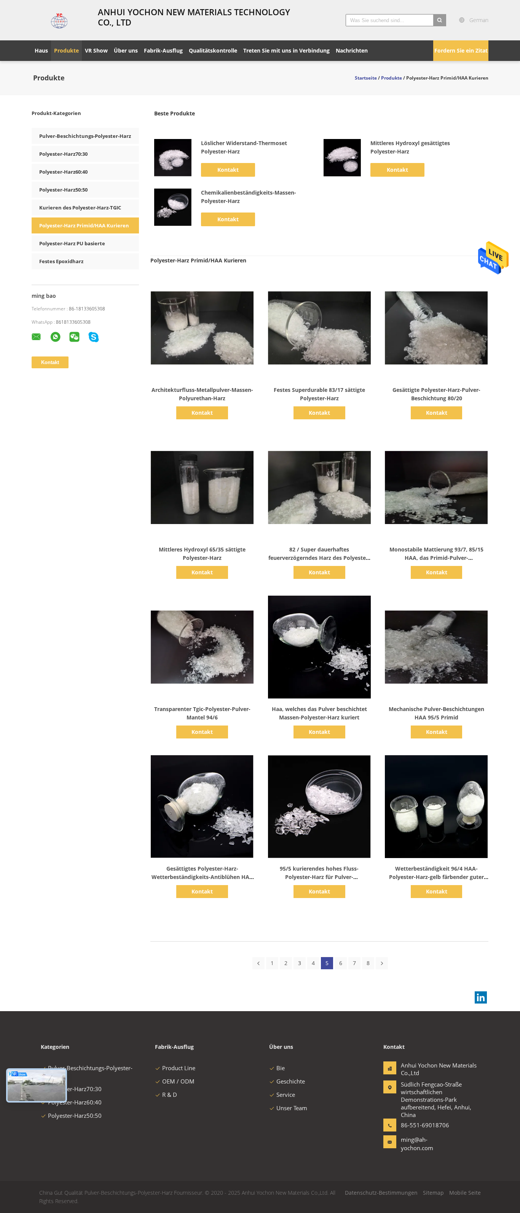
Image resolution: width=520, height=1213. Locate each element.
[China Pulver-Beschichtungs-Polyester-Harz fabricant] (60, 20)
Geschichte (290, 1081)
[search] (439, 20)
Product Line (178, 1068)
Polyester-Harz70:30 (63, 153)
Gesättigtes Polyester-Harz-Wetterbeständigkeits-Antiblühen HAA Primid (202, 877)
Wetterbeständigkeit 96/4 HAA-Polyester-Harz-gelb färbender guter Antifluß (436, 877)
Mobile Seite (465, 1192)
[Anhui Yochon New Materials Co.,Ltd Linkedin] (481, 997)
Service (285, 1094)
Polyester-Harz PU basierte (72, 243)
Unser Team (291, 1108)
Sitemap (433, 1192)
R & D (169, 1094)
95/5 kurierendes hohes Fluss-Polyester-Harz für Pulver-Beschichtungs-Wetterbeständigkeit (319, 877)
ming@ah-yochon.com (417, 1144)
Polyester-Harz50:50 (63, 189)
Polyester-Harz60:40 (63, 171)
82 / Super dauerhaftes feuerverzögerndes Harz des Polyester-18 (319, 558)
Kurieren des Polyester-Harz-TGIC (80, 207)
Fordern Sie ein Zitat (461, 50)
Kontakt (228, 169)
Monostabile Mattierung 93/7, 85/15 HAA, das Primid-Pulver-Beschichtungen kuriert (436, 558)
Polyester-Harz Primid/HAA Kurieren (84, 225)
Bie (280, 1068)
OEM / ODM (178, 1081)
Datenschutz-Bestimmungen (381, 1192)
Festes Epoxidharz (61, 261)
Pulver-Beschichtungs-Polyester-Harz (85, 136)
